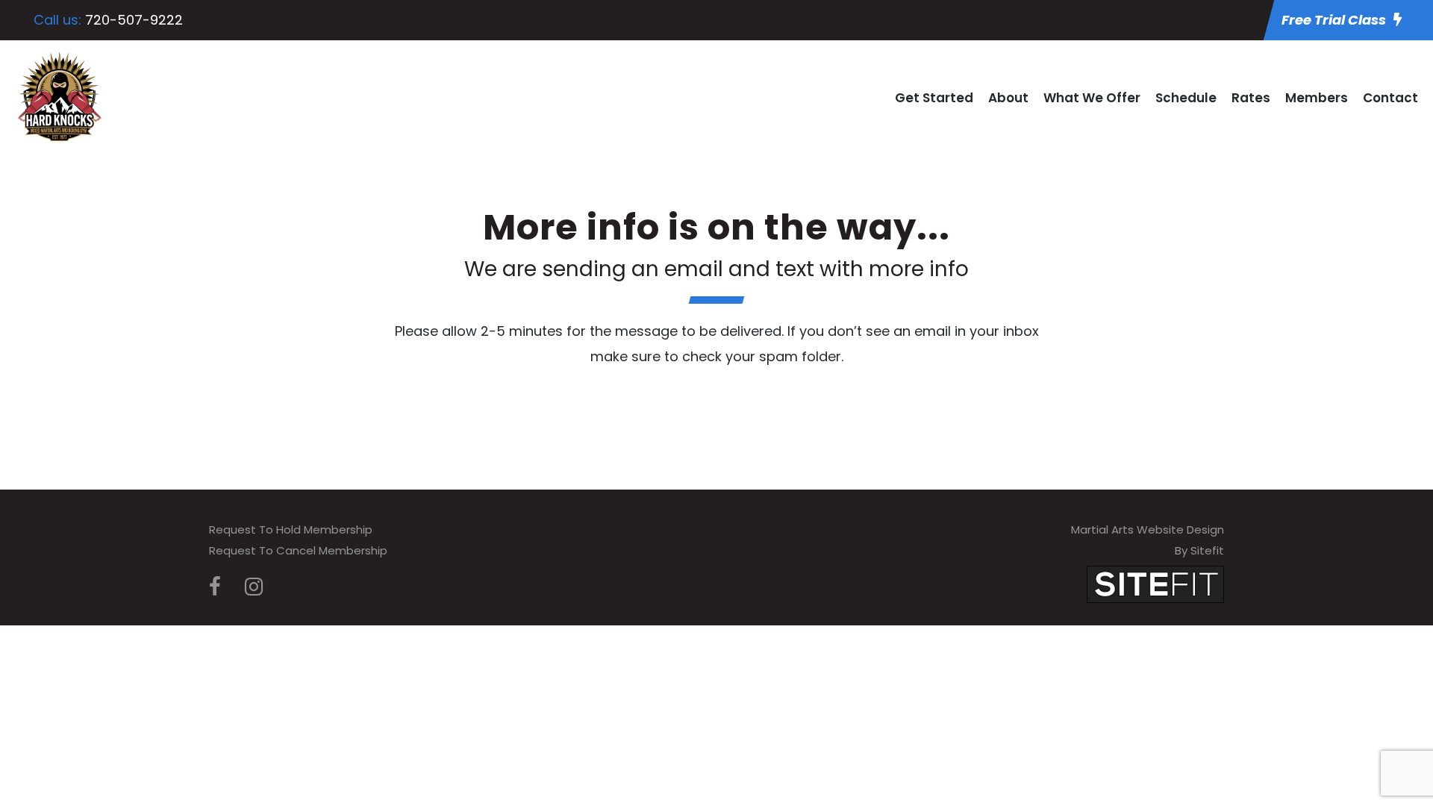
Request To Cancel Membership (298, 550)
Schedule (1186, 98)
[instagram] (254, 587)
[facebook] (215, 587)
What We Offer (1091, 98)
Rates (1250, 98)
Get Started (934, 98)
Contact (1390, 98)
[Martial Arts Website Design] (1155, 583)
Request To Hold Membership (290, 529)
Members (1316, 98)
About (1008, 98)
